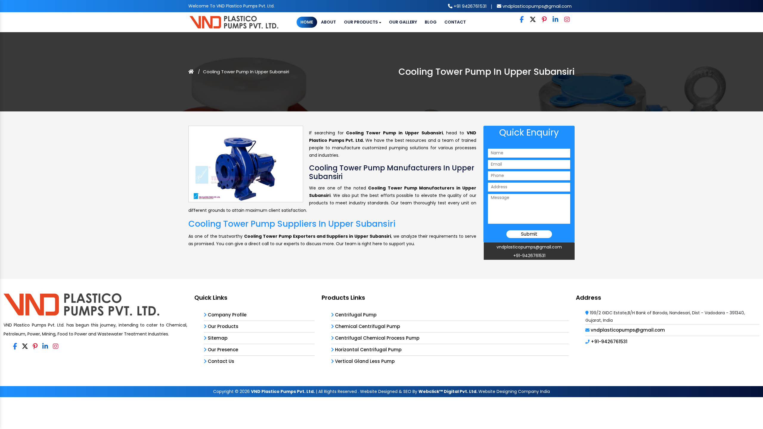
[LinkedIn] (555, 19)
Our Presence (222, 349)
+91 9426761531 (469, 6)
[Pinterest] (544, 19)
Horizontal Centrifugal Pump (367, 349)
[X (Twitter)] (533, 19)
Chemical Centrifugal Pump (367, 326)
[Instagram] (567, 19)
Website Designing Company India (514, 391)
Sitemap (217, 338)
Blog (431, 22)
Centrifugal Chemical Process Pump (376, 338)
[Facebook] (522, 19)
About (328, 22)
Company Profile (226, 315)
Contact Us (220, 361)
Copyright (223, 391)
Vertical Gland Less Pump (364, 361)
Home (306, 22)
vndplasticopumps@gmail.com (536, 6)
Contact (455, 22)
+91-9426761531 (529, 256)
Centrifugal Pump (355, 315)
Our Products (361, 22)
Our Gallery (403, 22)
